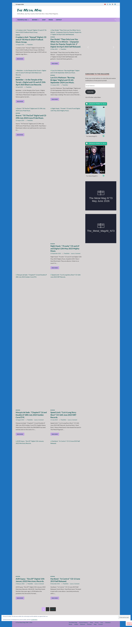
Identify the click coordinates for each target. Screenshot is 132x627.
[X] (112, 4)
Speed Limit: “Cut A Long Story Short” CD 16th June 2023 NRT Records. (63, 414)
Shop (44, 20)
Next (53, 609)
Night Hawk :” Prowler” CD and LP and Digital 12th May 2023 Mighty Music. (64, 248)
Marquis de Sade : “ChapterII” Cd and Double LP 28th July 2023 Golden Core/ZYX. (31, 414)
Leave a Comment (75, 253)
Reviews (34, 20)
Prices (51, 20)
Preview (95, 120)
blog (95, 624)
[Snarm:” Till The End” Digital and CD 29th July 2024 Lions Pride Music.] (31, 109)
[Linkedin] (110, 4)
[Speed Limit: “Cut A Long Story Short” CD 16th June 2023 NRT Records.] (66, 341)
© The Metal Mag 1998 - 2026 (24, 622)
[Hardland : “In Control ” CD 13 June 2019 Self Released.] (66, 507)
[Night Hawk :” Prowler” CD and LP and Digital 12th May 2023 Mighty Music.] (66, 174)
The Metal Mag (29, 10)
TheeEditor (30, 44)
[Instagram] (107, 4)
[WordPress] (115, 4)
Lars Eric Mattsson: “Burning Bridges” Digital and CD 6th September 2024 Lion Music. (62, 80)
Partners (89, 624)
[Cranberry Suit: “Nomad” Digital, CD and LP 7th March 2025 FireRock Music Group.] (31, 31)
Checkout (107, 622)
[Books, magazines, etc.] (103, 136)
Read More (19, 58)
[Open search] (115, 20)
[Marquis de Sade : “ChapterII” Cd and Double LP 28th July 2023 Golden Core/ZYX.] (31, 341)
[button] (88, 47)
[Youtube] (105, 4)
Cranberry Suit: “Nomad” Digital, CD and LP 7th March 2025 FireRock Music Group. (31, 39)
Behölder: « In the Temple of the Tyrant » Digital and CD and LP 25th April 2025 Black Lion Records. (31, 82)
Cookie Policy (34, 619)
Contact (59, 20)
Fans (101, 622)
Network (82, 624)
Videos (76, 624)
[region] (100, 47)
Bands (70, 624)
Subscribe (90, 92)
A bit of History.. (83, 622)
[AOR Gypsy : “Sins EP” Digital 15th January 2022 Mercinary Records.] (31, 507)
